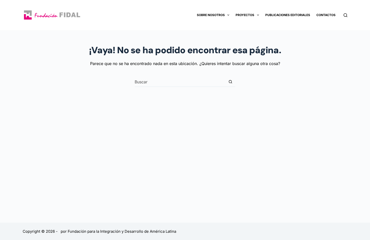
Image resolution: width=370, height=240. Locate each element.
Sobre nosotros (211, 15)
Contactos (326, 15)
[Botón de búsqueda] (230, 82)
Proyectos (245, 15)
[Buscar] (345, 15)
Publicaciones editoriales (287, 15)
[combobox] (180, 82)
